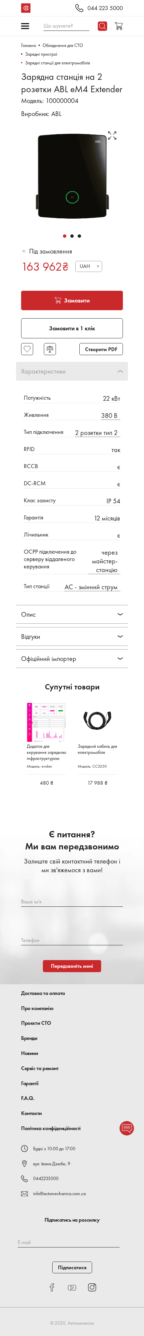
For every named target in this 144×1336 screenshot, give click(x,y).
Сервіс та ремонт (40, 1068)
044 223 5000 (105, 8)
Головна (28, 45)
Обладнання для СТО (63, 45)
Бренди (29, 1038)
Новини (29, 1053)
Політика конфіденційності (51, 1128)
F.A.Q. (27, 1098)
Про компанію (37, 1008)
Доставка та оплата (43, 993)
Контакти (31, 1113)
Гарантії (30, 1083)
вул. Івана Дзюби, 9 (51, 1164)
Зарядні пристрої (41, 54)
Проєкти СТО (36, 1022)
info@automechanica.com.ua (59, 1193)
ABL (56, 113)
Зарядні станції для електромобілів (57, 63)
